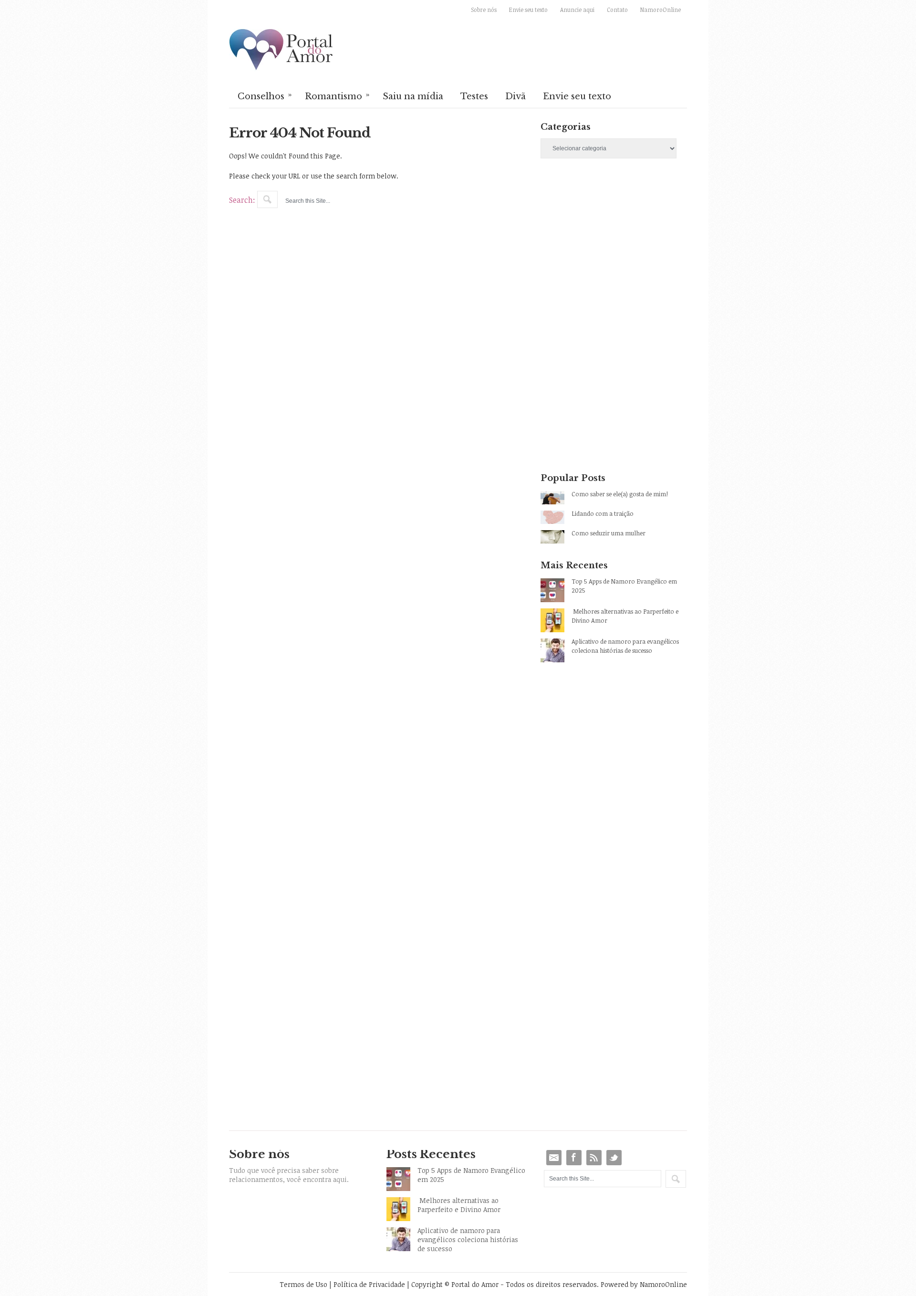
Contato (617, 9)
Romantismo (337, 95)
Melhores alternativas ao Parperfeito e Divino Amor (625, 616)
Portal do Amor (281, 50)
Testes (474, 96)
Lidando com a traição (603, 513)
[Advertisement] (614, 250)
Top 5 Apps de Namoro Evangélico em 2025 (624, 586)
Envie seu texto (528, 9)
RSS (594, 1157)
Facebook (574, 1157)
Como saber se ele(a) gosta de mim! (620, 494)
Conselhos (265, 95)
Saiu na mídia (413, 96)
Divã (515, 96)
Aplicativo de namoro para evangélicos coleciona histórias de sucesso (625, 646)
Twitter (614, 1157)
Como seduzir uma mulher (608, 533)
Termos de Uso (303, 1284)
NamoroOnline (660, 9)
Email (554, 1157)
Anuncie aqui (577, 9)
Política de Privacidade (369, 1284)
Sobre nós (484, 9)
